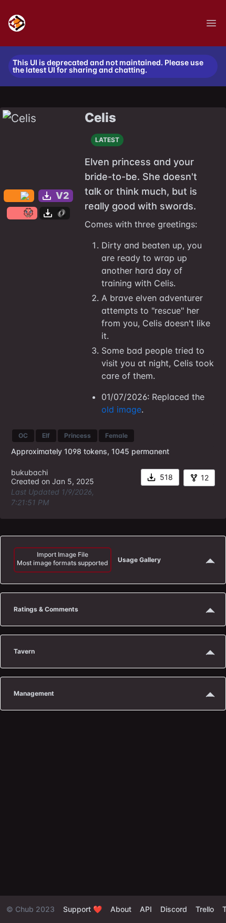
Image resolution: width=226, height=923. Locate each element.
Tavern (24, 651)
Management (34, 693)
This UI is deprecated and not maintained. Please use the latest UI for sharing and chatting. (108, 66)
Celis (100, 117)
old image (121, 409)
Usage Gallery (89, 558)
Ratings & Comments (46, 609)
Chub (24, 909)
